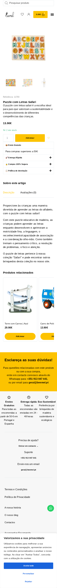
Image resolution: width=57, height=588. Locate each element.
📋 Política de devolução (16, 171)
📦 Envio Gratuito (13, 145)
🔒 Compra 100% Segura (16, 164)
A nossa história (13, 507)
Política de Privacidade (17, 497)
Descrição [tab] (8, 192)
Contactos (10, 522)
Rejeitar (28, 582)
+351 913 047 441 (37, 379)
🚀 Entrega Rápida (13, 158)
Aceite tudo (28, 566)
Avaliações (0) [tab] (28, 192)
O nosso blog (11, 515)
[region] (28, 560)
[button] (52, 14)
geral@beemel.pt (38, 382)
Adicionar (30, 138)
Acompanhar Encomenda (18, 533)
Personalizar (28, 574)
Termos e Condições (16, 489)
